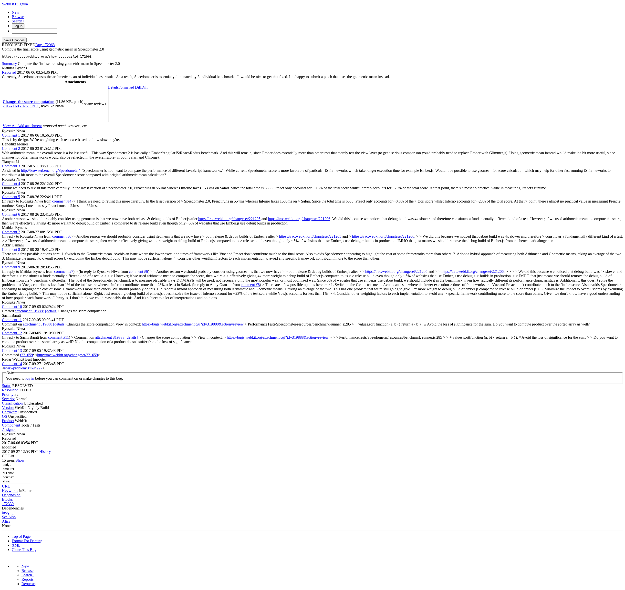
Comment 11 (12, 320)
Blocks (7, 499)
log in (29, 378)
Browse (18, 17)
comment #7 (63, 271)
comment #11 (58, 337)
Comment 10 (12, 307)
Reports (27, 579)
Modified (9, 447)
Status (6, 386)
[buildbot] (16, 473)
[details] (51, 311)
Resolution (10, 390)
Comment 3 (11, 166)
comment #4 (61, 201)
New (15, 12)
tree (5, 512)
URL (6, 486)
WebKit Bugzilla (15, 4)
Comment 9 (11, 267)
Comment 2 (11, 148)
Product (8, 421)
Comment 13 (12, 350)
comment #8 (250, 285)
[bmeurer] (16, 469)
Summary (9, 63)
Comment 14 (12, 364)
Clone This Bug (24, 550)
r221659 (26, 355)
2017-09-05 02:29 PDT (21, 106)
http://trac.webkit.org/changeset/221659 (67, 355)
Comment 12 (12, 333)
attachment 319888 (29, 311)
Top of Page (21, 536)
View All (10, 126)
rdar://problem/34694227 (23, 368)
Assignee (9, 429)
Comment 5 (11, 197)
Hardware (9, 412)
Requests (28, 584)
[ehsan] (16, 481)
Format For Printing (27, 541)
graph (12, 512)
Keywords (10, 490)
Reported (9, 72)
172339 (8, 504)
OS (4, 416)
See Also (9, 517)
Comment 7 (11, 232)
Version (8, 408)
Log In (18, 26)
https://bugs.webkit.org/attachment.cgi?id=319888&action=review (193, 324)
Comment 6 (11, 214)
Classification (12, 403)
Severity (8, 399)
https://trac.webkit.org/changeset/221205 (229, 219)
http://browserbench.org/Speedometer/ (50, 170)
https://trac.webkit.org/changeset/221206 (299, 219)
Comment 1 (11, 135)
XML (16, 545)
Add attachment (29, 126)
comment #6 (61, 236)
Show (20, 460)
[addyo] (16, 465)
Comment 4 (11, 184)
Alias (6, 521)
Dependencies (13, 508)
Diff (144, 87)
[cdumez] (16, 477)
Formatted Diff (129, 87)
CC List (8, 456)
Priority (7, 394)
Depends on (11, 495)
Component (11, 425)
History (45, 451)
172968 (49, 45)
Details (113, 87)
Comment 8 (11, 249)
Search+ (18, 21)
